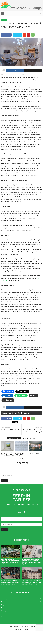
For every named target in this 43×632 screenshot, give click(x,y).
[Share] (15, 70)
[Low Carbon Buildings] (21, 5)
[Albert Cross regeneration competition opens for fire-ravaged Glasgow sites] (32, 573)
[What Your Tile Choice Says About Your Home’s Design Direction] (21, 446)
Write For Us (24, 626)
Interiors (8, 18)
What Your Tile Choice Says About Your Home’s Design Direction (21, 453)
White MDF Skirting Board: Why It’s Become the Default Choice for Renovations (7, 453)
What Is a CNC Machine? (10, 430)
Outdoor (3, 617)
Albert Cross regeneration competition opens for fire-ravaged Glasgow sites (31, 582)
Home (2, 18)
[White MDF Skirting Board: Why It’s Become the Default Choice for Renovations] (7, 446)
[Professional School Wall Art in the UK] (35, 446)
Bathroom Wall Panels (32, 504)
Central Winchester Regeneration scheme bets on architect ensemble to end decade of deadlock (10, 561)
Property (3, 611)
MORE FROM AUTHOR (28, 438)
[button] (40, 14)
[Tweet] (33, 70)
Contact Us (16, 626)
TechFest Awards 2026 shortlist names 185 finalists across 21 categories (10, 582)
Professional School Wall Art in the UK (34, 452)
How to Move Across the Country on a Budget (32, 431)
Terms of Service (34, 626)
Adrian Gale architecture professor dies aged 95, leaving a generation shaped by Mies (32, 561)
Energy (3, 608)
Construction (4, 602)
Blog (2, 605)
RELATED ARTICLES (13, 438)
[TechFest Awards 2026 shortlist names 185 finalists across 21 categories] (10, 573)
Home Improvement (6, 599)
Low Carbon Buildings (15, 413)
